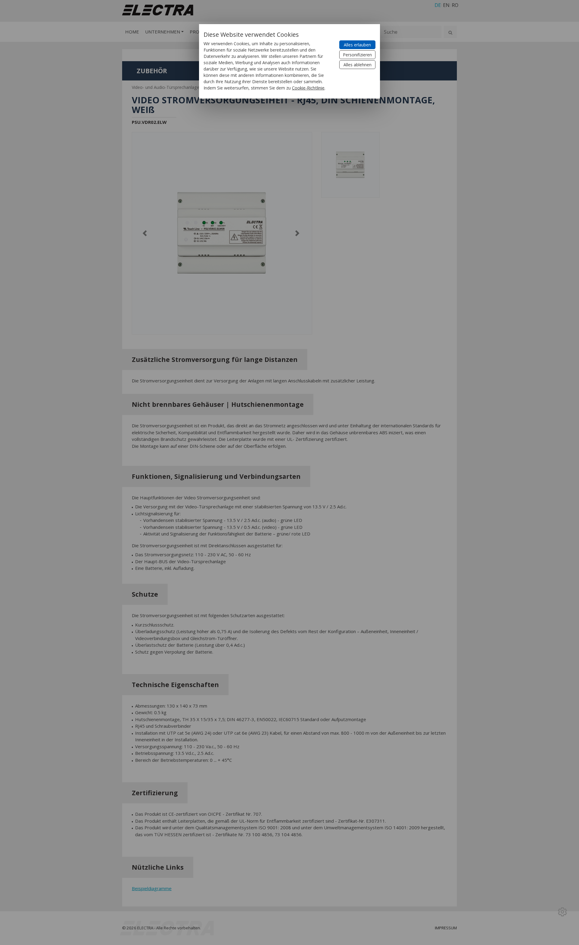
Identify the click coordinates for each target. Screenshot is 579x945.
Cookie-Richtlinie (308, 88)
